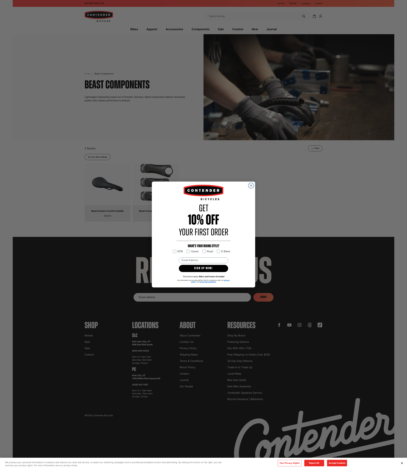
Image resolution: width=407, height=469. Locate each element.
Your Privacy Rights (289, 463)
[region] (203, 463)
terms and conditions (208, 282)
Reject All (314, 463)
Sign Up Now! (203, 268)
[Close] (401, 463)
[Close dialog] (251, 185)
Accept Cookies (337, 463)
